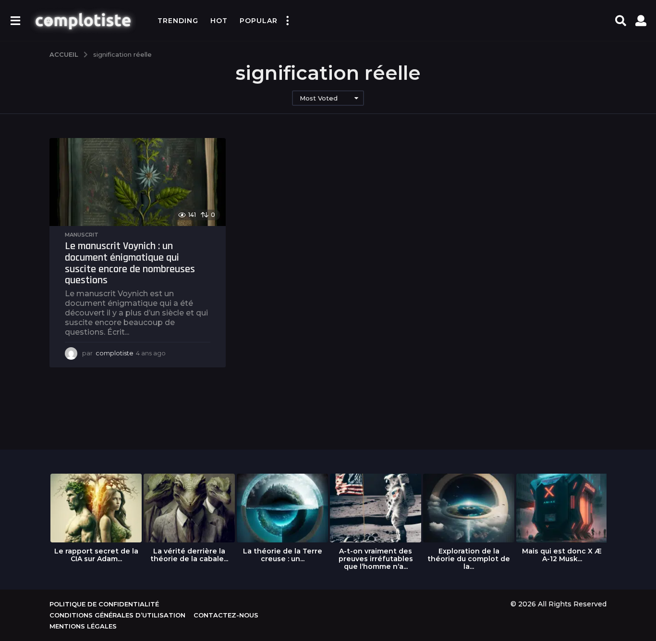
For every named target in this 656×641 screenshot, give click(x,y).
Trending (178, 20)
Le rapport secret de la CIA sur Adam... (96, 555)
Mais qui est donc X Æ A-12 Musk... (562, 555)
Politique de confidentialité (104, 604)
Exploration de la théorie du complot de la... (468, 559)
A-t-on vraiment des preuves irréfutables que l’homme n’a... (376, 559)
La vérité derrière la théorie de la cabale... (189, 555)
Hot (219, 20)
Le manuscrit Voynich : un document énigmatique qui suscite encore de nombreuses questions (130, 263)
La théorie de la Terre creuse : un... (282, 555)
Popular (259, 20)
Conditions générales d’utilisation (117, 615)
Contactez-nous (226, 615)
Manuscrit (81, 235)
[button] (15, 20)
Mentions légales (83, 626)
